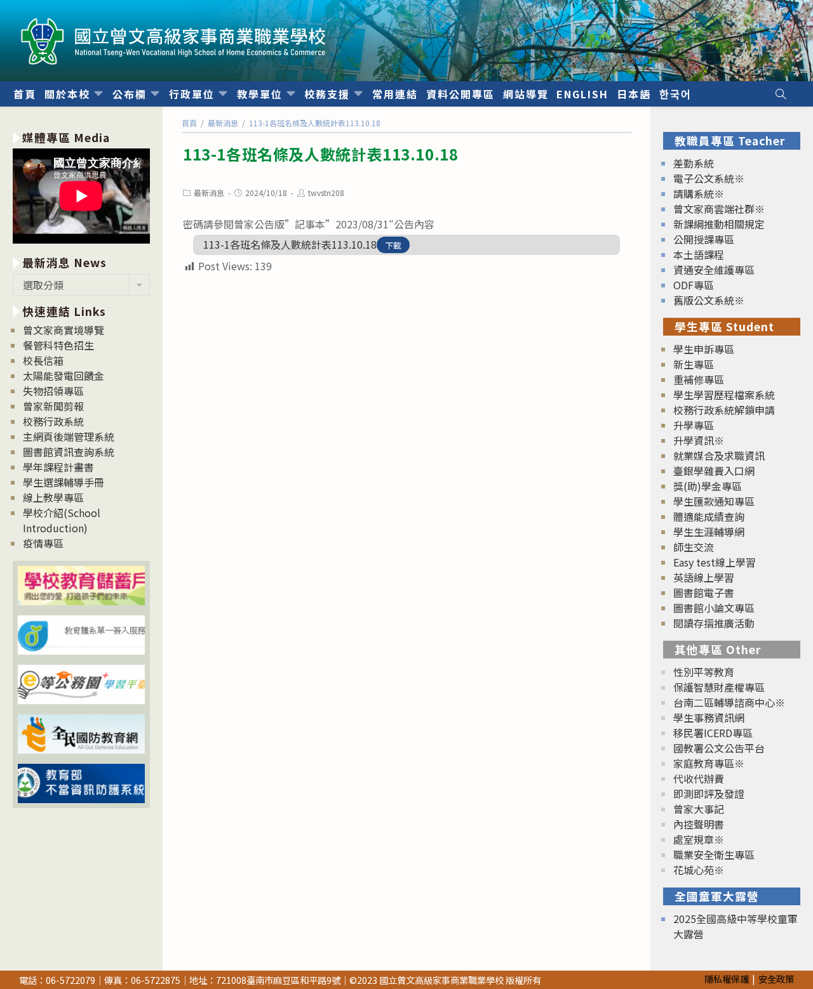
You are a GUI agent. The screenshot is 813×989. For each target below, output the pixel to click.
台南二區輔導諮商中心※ (729, 702)
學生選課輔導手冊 (63, 482)
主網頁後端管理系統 (68, 436)
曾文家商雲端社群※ (719, 208)
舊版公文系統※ (708, 300)
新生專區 (693, 364)
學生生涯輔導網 (708, 531)
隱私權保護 (726, 978)
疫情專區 (43, 543)
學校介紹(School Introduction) (61, 520)
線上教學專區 (53, 497)
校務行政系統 (53, 421)
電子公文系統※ (708, 178)
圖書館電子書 (703, 592)
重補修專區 (698, 379)
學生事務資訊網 (708, 717)
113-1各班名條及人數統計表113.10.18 (290, 244)
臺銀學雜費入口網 (714, 470)
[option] (81, 197)
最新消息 (209, 192)
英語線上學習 (703, 577)
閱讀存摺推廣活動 (714, 623)
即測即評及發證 (708, 793)
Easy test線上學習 (714, 562)
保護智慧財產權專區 (719, 687)
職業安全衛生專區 (714, 854)
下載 (393, 245)
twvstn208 (326, 192)
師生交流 (693, 546)
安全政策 (776, 978)
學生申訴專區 (703, 349)
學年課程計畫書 (58, 467)
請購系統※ (698, 193)
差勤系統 (693, 163)
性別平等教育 (703, 671)
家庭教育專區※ (708, 763)
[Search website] (780, 94)
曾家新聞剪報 (53, 406)
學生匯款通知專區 (714, 501)
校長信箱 (43, 360)
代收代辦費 (698, 778)
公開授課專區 (703, 239)
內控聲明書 (698, 824)
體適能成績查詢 (708, 516)
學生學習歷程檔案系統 (724, 394)
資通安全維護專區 (714, 269)
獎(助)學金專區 (707, 486)
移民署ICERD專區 (713, 732)
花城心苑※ (698, 869)
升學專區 (693, 425)
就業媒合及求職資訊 (719, 455)
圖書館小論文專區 (714, 607)
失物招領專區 (53, 390)
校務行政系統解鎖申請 (724, 409)
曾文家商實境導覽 (63, 329)
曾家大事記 (698, 808)
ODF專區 (693, 284)
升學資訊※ (698, 440)
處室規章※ (698, 839)
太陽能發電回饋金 (63, 375)
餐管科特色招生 (58, 345)
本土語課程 (698, 254)
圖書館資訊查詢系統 (68, 451)
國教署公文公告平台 (719, 748)
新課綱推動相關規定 (719, 224)
